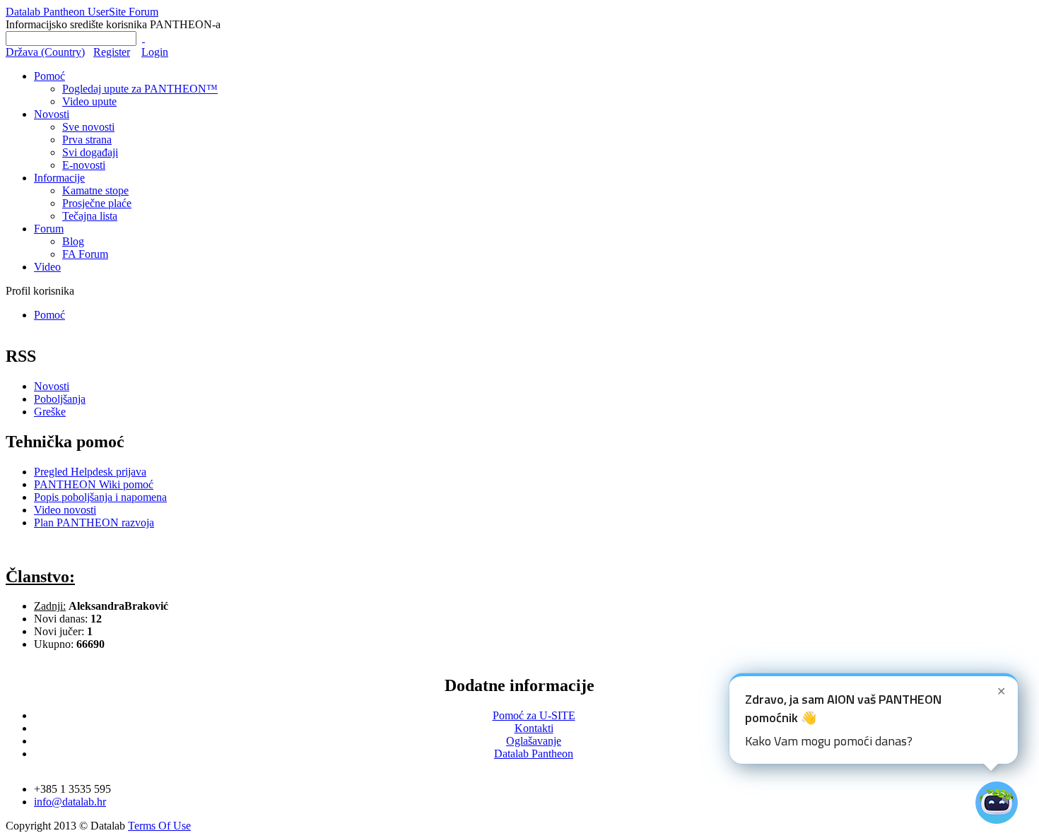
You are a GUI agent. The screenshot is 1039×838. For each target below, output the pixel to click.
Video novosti (65, 510)
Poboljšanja (60, 399)
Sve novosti (88, 127)
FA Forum (85, 254)
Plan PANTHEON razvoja (94, 523)
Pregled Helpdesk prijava (90, 472)
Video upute (89, 101)
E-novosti (83, 165)
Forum (49, 229)
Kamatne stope (95, 190)
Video (47, 267)
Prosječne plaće (96, 203)
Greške (50, 412)
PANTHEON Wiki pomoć (93, 484)
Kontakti (534, 728)
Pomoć (49, 76)
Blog (73, 241)
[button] (873, 718)
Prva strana (87, 140)
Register (111, 52)
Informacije (59, 178)
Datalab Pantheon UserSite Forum (82, 12)
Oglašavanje (533, 741)
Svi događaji (90, 152)
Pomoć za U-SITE (534, 715)
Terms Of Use (159, 826)
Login (154, 52)
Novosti (51, 114)
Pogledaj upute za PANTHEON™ (140, 89)
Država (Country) (45, 52)
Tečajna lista (89, 216)
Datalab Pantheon (533, 754)
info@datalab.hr (70, 802)
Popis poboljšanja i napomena (100, 497)
